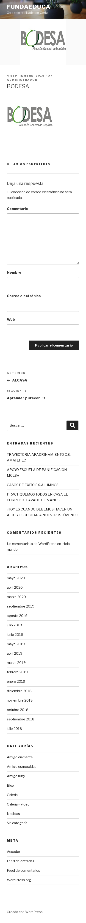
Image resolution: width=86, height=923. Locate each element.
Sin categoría (17, 823)
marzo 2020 (16, 597)
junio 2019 (15, 635)
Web (11, 320)
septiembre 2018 (20, 719)
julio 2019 (14, 625)
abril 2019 (14, 653)
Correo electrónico (24, 296)
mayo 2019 (16, 644)
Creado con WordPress (25, 912)
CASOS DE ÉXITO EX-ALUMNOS (32, 485)
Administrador (22, 79)
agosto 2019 (17, 616)
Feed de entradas (20, 861)
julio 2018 (14, 729)
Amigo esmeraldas (31, 164)
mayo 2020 (16, 578)
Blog (10, 785)
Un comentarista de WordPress (31, 544)
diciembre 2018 (19, 691)
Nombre (14, 272)
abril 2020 (15, 587)
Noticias (13, 814)
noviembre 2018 (20, 700)
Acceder (13, 852)
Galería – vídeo (18, 804)
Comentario (17, 209)
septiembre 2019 (20, 606)
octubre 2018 (17, 710)
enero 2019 (16, 681)
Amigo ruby (16, 776)
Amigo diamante (20, 757)
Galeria (12, 795)
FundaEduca (29, 6)
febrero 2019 (17, 672)
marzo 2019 (16, 663)
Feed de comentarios (23, 871)
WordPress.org (19, 880)
